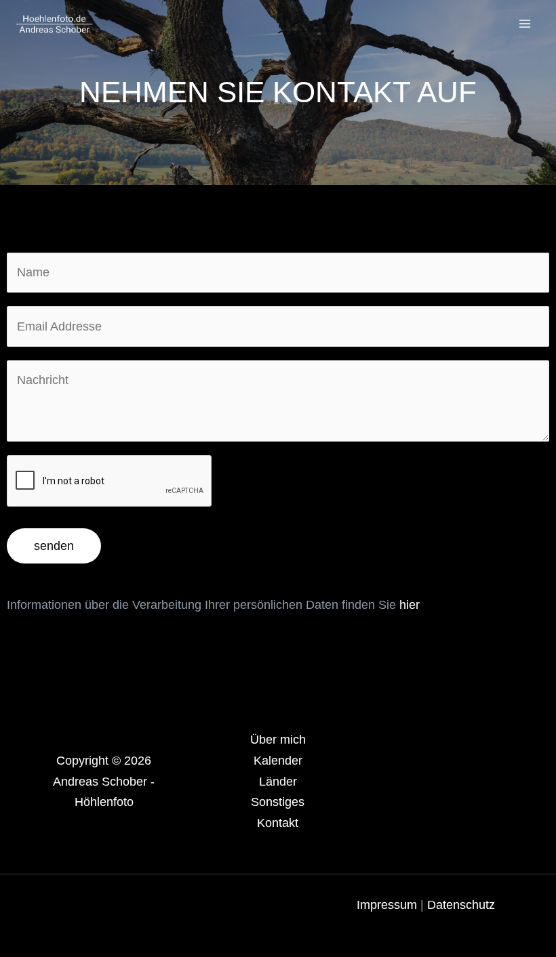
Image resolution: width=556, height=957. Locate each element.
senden (54, 546)
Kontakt (277, 823)
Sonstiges (277, 802)
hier (409, 605)
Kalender (278, 760)
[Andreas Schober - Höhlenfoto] (54, 24)
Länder (278, 781)
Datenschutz (461, 905)
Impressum (388, 905)
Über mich (278, 739)
